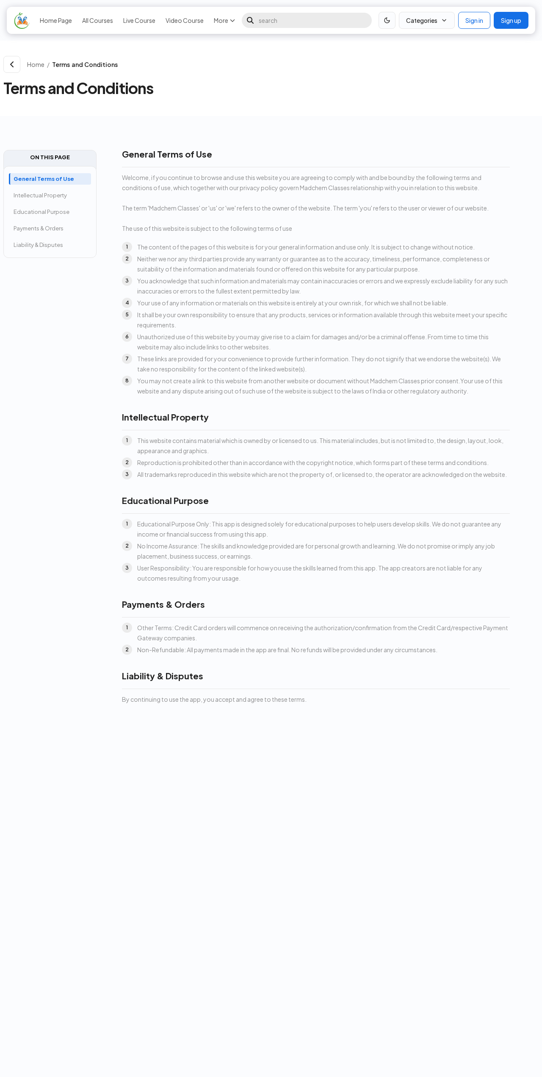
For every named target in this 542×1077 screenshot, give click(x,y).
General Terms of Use (44, 178)
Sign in (474, 20)
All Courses (97, 20)
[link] (293, 64)
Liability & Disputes (38, 244)
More (221, 20)
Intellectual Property (40, 195)
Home (35, 64)
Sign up (511, 20)
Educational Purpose (41, 211)
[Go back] (11, 64)
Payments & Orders (39, 228)
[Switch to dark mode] (387, 20)
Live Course (139, 20)
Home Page (56, 20)
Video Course (185, 20)
